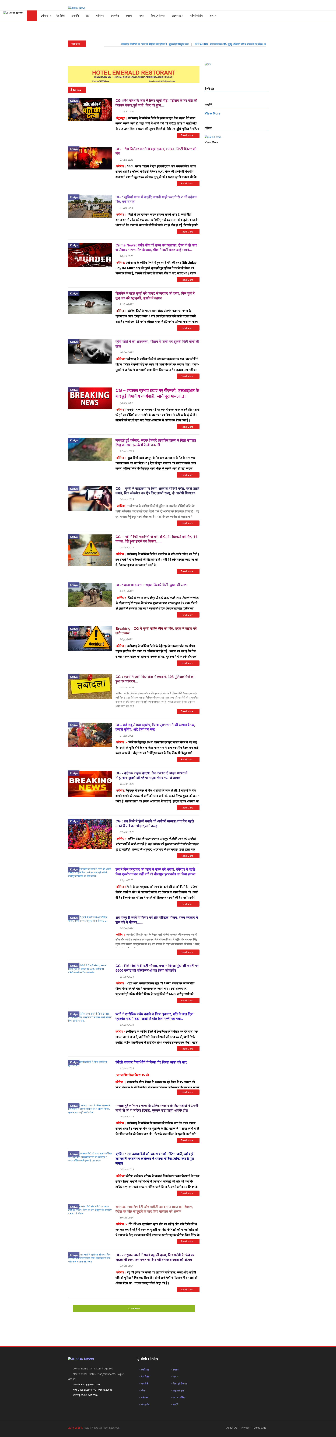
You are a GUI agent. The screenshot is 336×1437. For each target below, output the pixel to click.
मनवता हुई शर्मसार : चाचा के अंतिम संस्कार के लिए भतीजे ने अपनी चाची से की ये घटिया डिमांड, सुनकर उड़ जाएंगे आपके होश (156, 1108)
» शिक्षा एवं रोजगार (179, 1383)
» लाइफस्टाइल (177, 1390)
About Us (231, 1427)
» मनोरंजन (144, 1397)
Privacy (245, 1427)
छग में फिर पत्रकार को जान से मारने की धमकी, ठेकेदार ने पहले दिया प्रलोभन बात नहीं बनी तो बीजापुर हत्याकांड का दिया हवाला (155, 871)
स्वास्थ (129, 15)
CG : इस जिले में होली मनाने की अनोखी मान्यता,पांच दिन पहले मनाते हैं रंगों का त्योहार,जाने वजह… (154, 823)
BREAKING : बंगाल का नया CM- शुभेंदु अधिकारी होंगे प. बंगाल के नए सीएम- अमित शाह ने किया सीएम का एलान (211, 44)
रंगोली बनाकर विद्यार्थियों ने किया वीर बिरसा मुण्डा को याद (151, 1062)
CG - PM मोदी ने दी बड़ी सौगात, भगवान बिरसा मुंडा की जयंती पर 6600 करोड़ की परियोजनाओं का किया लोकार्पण (157, 968)
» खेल (142, 1390)
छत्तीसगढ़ (44, 15)
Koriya (74, 100)
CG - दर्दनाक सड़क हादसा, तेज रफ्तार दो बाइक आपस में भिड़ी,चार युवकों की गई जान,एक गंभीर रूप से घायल (151, 775)
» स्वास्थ (174, 1369)
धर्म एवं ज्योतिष (196, 15)
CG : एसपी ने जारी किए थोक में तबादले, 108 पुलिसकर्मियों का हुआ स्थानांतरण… (154, 679)
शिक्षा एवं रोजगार (158, 15)
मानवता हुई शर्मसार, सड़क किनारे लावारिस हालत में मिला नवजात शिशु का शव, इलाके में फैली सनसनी (155, 442)
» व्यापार (174, 1376)
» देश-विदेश (144, 1376)
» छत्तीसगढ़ (144, 1369)
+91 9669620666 (102, 1389)
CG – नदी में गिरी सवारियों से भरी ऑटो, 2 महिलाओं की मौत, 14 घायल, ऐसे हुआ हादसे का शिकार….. (156, 539)
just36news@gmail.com (86, 1384)
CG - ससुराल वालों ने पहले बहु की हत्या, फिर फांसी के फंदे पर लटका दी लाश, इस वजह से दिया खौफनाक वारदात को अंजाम (154, 1257)
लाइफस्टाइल (177, 15)
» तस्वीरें (174, 1404)
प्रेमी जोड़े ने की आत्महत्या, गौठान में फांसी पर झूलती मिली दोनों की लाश (157, 344)
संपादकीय (115, 15)
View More (211, 142)
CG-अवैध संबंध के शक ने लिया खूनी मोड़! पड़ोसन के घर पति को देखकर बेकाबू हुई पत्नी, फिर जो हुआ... (156, 103)
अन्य (212, 15)
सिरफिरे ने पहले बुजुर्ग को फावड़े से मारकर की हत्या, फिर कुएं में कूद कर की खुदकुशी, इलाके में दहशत (154, 295)
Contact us (260, 1427)
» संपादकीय (144, 1404)
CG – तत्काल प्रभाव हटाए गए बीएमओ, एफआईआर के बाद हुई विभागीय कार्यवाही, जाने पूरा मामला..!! (157, 393)
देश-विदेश (60, 15)
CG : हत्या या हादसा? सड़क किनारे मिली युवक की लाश (151, 585)
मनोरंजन (100, 15)
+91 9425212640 (82, 1389)
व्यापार (141, 15)
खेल (87, 15)
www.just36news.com (85, 1395)
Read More (187, 135)
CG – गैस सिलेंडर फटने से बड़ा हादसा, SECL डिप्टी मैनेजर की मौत (155, 151)
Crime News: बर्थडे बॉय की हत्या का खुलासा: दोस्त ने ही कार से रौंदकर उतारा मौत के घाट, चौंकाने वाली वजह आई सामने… (156, 247)
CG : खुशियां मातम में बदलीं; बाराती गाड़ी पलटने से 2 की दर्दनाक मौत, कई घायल (156, 199)
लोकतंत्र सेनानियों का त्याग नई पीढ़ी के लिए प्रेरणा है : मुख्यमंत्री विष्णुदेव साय (121, 44)
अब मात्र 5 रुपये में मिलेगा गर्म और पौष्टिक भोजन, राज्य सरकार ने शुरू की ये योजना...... (156, 920)
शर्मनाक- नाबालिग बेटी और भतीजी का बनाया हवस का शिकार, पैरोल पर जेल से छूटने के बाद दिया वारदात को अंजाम (154, 1209)
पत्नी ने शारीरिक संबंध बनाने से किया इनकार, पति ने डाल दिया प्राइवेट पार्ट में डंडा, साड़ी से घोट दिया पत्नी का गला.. (154, 1016)
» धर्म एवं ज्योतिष (178, 1397)
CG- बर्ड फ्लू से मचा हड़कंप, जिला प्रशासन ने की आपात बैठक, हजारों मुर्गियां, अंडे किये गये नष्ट (155, 727)
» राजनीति (143, 1383)
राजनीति (75, 15)
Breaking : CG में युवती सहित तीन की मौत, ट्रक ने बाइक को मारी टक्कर (156, 631)
